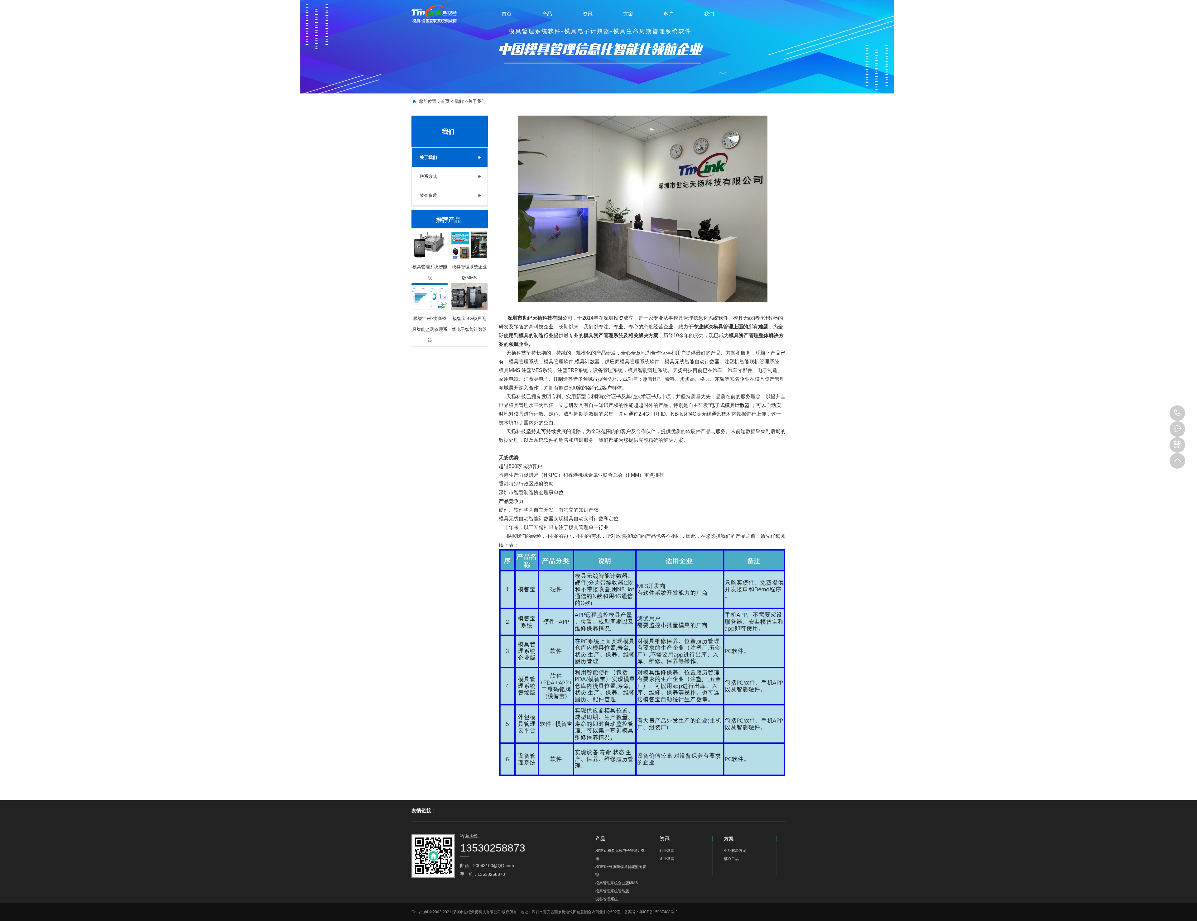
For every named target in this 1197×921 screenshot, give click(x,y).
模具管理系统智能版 (612, 891)
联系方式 (428, 176)
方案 (628, 14)
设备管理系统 (606, 899)
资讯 (588, 14)
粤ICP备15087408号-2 (658, 912)
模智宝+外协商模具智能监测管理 (620, 871)
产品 (547, 14)
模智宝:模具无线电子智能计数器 (620, 854)
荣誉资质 (428, 195)
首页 (507, 14)
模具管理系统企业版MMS (616, 883)
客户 (669, 14)
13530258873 (1177, 413)
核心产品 (731, 859)
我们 (709, 14)
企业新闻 (667, 859)
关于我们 (477, 101)
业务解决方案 (735, 850)
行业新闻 (667, 850)
